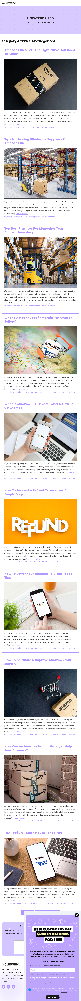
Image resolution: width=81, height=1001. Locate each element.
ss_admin (8, 127)
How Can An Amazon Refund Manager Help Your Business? (38, 748)
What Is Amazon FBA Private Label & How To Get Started (39, 406)
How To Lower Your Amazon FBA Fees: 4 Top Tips (38, 576)
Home (29, 22)
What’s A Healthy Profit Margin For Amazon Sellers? (38, 320)
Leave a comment (48, 127)
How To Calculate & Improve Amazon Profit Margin (37, 662)
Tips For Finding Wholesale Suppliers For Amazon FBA (36, 141)
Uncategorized (40, 22)
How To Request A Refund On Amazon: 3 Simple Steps (35, 492)
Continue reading (15, 124)
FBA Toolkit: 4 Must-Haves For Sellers (33, 833)
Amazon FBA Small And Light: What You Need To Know (39, 52)
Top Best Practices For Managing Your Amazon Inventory (33, 230)
